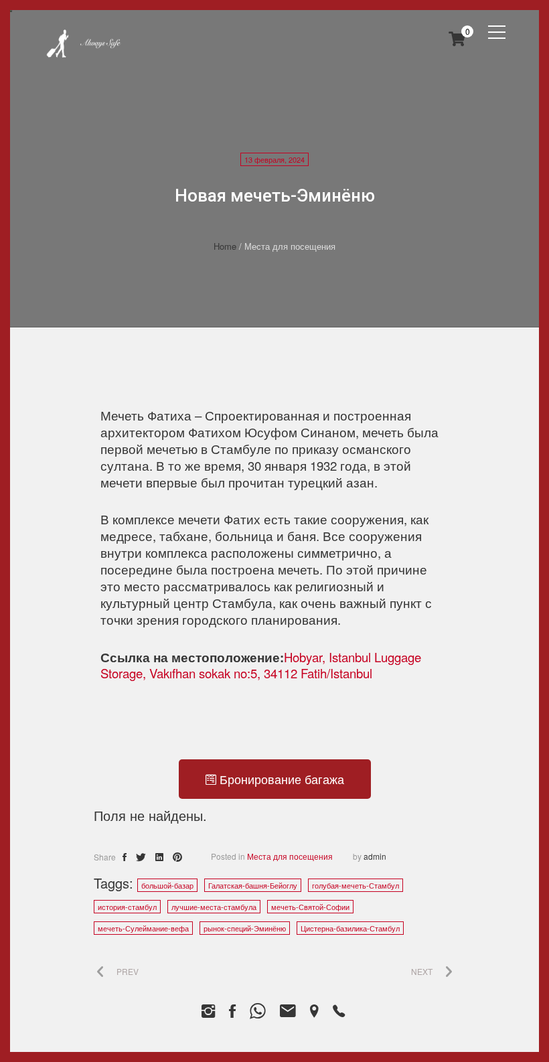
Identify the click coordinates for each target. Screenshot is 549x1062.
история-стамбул (127, 906)
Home (225, 246)
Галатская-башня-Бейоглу (252, 885)
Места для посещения (290, 856)
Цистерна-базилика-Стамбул (350, 928)
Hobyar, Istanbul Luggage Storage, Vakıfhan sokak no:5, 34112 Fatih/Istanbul (260, 665)
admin (375, 856)
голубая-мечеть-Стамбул (355, 885)
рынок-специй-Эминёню (245, 928)
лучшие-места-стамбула (213, 906)
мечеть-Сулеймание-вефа (143, 928)
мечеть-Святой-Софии (310, 906)
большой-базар (167, 885)
